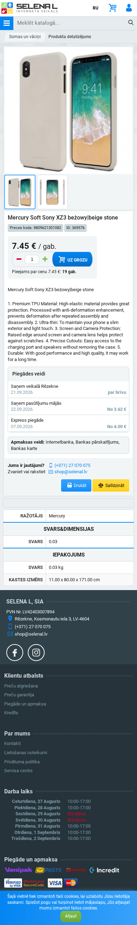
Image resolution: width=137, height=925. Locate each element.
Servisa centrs (18, 770)
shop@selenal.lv (70, 471)
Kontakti (12, 743)
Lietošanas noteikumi (25, 752)
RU (95, 8)
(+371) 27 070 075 (72, 465)
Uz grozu (76, 260)
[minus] (19, 259)
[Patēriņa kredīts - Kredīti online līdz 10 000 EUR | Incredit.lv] (104, 871)
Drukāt (79, 485)
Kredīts (11, 712)
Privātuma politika (22, 761)
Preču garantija (19, 694)
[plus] (45, 259)
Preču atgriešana (21, 686)
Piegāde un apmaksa (25, 704)
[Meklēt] (131, 23)
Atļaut (71, 916)
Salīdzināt (114, 485)
